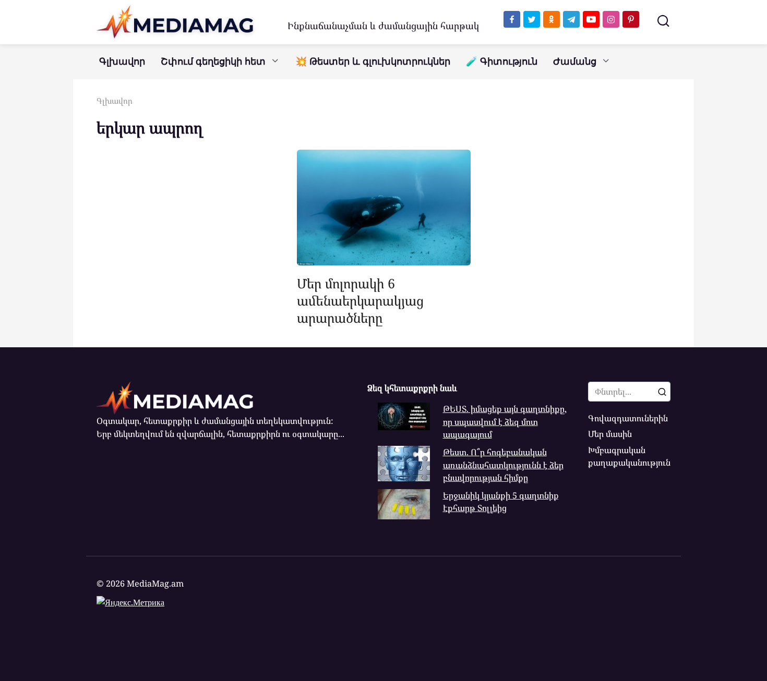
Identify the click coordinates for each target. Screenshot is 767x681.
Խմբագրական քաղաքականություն (629, 456)
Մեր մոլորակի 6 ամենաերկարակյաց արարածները (360, 300)
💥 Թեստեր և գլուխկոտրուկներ (372, 61)
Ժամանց (574, 61)
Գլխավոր (122, 61)
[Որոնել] (662, 392)
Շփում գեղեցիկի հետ (213, 61)
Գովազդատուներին (628, 418)
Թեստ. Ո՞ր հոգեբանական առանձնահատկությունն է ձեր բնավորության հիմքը (503, 464)
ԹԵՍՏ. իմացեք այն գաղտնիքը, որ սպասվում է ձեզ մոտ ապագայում (505, 421)
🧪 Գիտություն (501, 61)
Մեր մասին (610, 434)
